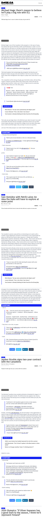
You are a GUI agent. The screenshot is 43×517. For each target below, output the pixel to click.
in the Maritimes (15, 412)
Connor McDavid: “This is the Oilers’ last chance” (17, 111)
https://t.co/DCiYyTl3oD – (16, 481)
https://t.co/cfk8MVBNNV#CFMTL (26, 157)
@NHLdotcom (18, 332)
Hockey (3, 8)
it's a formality (8, 417)
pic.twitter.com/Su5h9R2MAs (13, 268)
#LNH (8, 64)
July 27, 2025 (9, 269)
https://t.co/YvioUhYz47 (27, 428)
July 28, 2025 (26, 68)
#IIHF (26, 64)
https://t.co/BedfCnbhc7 (21, 266)
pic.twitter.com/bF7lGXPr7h (16, 472)
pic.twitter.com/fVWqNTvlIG (13, 430)
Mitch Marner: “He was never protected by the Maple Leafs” (20, 109)
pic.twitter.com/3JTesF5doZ (13, 159)
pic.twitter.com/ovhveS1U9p (13, 333)
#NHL (11, 64)
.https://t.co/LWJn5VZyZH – (23, 341)
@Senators (17, 327)
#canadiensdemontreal (19, 64)
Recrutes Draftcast (16, 256)
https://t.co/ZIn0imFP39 (30, 332)
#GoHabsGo (17, 406)
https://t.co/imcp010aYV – (12, 168)
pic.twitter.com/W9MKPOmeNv (14, 140)
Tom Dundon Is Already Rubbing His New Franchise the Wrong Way (22, 114)
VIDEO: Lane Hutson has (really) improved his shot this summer (21, 441)
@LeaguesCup (25, 148)
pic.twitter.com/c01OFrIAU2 (13, 65)
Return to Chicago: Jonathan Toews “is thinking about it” (19, 447)
